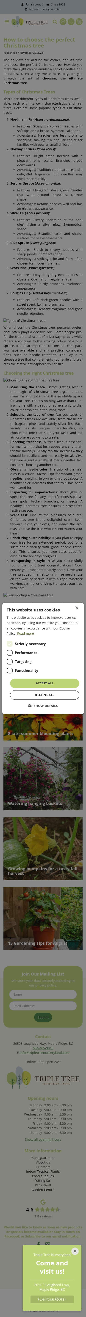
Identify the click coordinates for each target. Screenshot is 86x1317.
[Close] (75, 1251)
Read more (25, 633)
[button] (43, 706)
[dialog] (43, 658)
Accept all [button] (45, 683)
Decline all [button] (44, 695)
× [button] (76, 608)
